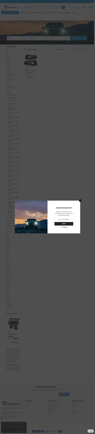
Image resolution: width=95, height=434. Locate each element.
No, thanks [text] (64, 227)
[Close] (80, 201)
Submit (64, 223)
